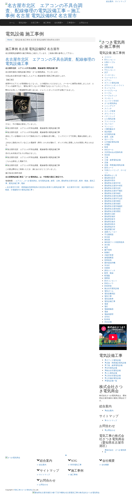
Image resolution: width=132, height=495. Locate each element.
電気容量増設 (109, 293)
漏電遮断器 (108, 257)
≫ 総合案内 (41, 464)
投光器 (107, 237)
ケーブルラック (110, 95)
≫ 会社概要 (104, 464)
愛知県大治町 (109, 213)
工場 (106, 157)
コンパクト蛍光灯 (111, 100)
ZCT (106, 72)
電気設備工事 (14, 183)
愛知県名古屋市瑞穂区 (113, 206)
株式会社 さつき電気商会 (115, 450)
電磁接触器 (108, 309)
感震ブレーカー (110, 231)
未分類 (107, 244)
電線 (23, 183)
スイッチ (108, 108)
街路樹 (107, 267)
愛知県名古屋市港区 (112, 203)
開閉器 (107, 278)
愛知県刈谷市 (109, 177)
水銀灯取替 (108, 255)
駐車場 (107, 319)
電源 (106, 303)
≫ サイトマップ (43, 474)
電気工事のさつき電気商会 (23, 490)
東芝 (106, 247)
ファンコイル (109, 121)
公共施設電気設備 (111, 141)
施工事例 (47, 22)
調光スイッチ (109, 270)
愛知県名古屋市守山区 (113, 198)
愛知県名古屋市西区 (112, 211)
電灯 (106, 306)
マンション (108, 126)
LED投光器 (108, 67)
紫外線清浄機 (109, 262)
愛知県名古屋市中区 (112, 183)
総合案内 (109, 1)
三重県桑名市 (109, 129)
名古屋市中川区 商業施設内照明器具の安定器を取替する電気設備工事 (37, 187)
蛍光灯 (107, 265)
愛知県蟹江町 (109, 229)
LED (106, 64)
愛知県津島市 (109, 224)
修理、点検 (55, 180)
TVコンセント (110, 70)
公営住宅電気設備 (113, 375)
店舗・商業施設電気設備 (114, 165)
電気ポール (108, 291)
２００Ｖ (108, 57)
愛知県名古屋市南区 (112, 193)
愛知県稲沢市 (109, 226)
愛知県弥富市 (109, 219)
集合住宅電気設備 (111, 288)
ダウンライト (109, 113)
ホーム (12, 22)
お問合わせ (83, 22)
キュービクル (109, 88)
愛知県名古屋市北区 (69, 180)
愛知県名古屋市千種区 (113, 190)
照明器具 (108, 260)
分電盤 (107, 144)
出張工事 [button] (34, 22)
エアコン (19, 180)
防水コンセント (110, 280)
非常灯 (107, 316)
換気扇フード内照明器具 (114, 242)
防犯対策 (108, 285)
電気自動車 (108, 298)
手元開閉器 (108, 234)
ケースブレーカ (110, 90)
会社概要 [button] (58, 22)
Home (9, 39)
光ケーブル (108, 139)
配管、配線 (83, 180)
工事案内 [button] (70, 22)
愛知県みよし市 (110, 175)
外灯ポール (108, 149)
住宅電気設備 (43, 180)
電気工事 (108, 296)
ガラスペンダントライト (114, 85)
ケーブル (108, 93)
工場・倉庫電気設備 (112, 159)
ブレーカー (108, 123)
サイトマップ (120, 1)
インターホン (109, 75)
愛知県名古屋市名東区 (113, 195)
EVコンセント (110, 59)
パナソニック (109, 116)
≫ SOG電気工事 (74, 464)
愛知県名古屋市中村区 (113, 185)
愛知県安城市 (109, 216)
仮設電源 (108, 131)
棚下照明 (108, 249)
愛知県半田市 (109, 180)
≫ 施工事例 (72, 474)
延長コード (108, 167)
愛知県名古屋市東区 (112, 201)
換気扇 (107, 239)
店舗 (106, 162)
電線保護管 (108, 314)
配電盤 (107, 275)
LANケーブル (109, 62)
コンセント (108, 98)
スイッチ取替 (109, 111)
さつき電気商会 (30, 180)
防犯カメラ (108, 283)
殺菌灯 (107, 252)
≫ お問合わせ (42, 484)
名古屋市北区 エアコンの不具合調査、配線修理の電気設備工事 (50, 61)
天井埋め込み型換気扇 (113, 152)
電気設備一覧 (111, 380)
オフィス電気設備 (111, 82)
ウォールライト (110, 77)
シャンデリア (109, 106)
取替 (106, 147)
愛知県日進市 (109, 221)
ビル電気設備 (109, 118)
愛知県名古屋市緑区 (112, 208)
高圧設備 (108, 321)
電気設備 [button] (22, 22)
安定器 (107, 154)
